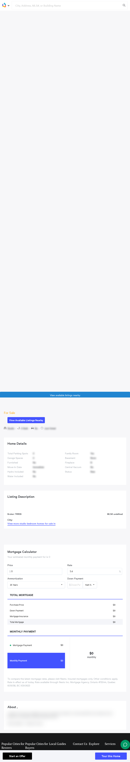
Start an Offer (17, 756)
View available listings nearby (65, 395)
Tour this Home (111, 756)
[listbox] (36, 584)
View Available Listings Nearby (26, 420)
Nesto (63, 678)
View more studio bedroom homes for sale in (31, 523)
